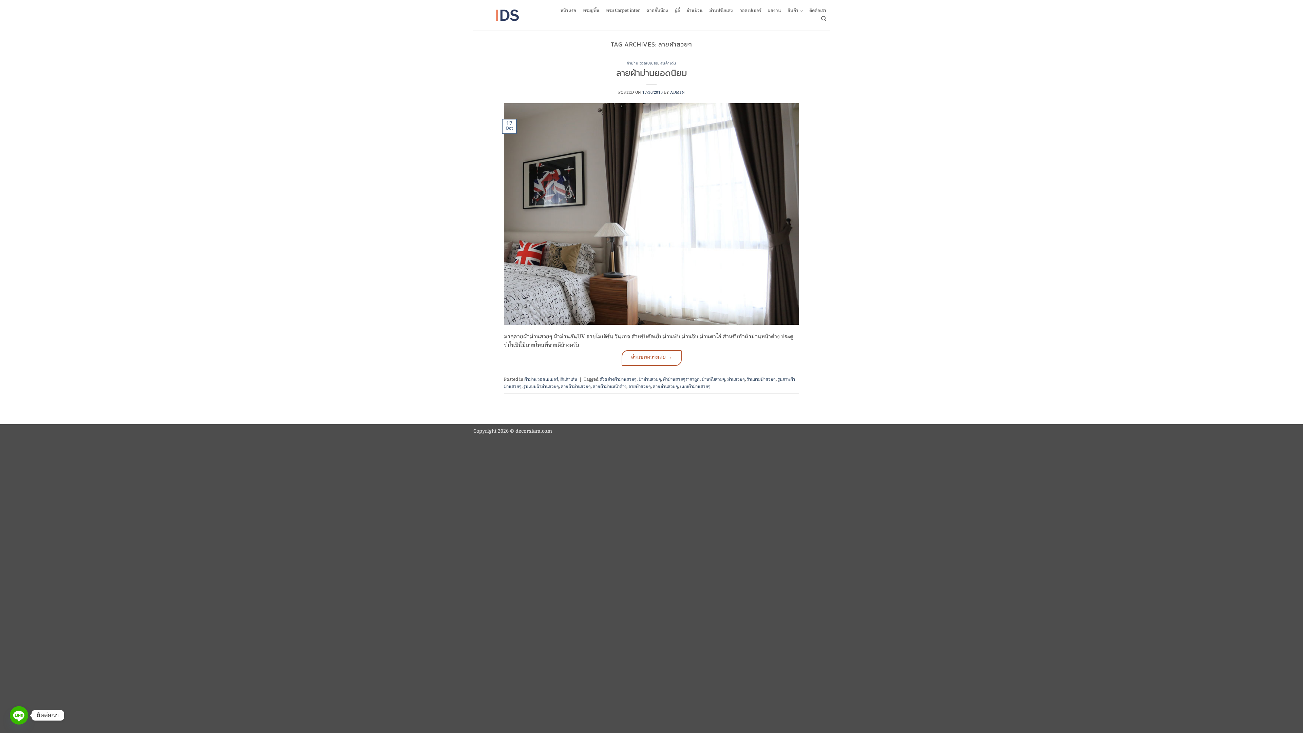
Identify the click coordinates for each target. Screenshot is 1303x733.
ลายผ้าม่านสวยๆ (576, 386)
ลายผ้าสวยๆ (639, 386)
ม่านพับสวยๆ (713, 379)
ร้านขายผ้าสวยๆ (761, 379)
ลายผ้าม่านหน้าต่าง (609, 386)
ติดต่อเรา (817, 11)
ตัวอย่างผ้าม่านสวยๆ (618, 379)
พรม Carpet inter (623, 11)
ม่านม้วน (694, 11)
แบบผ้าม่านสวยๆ (695, 386)
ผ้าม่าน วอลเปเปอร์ (642, 63)
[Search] (824, 19)
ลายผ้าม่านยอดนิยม (651, 73)
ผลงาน (774, 11)
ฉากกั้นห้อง (657, 11)
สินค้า (793, 11)
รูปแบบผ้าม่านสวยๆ (541, 386)
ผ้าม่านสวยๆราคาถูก (681, 379)
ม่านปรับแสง (721, 11)
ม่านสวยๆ (736, 379)
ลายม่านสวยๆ (665, 386)
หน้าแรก (568, 11)
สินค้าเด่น (668, 63)
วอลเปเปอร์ (750, 11)
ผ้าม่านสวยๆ (650, 379)
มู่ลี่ (677, 11)
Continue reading (652, 358)
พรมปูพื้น (591, 11)
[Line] (19, 715)
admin (677, 93)
